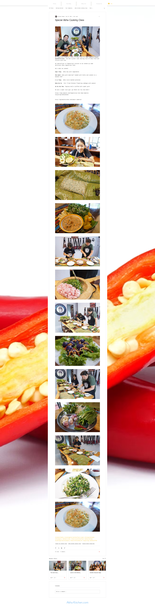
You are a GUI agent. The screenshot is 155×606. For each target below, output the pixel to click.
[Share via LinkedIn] (61, 548)
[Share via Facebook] (55, 548)
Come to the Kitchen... (75, 572)
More (91, 8)
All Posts (51, 8)
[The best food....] (58, 566)
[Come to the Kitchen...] (77, 566)
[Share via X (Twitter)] (58, 548)
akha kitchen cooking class (81, 8)
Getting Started (59, 8)
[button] (68, 4)
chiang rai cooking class (61, 543)
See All (104, 558)
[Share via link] (64, 548)
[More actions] (99, 16)
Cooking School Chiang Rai (88, 543)
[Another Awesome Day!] (97, 566)
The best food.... (54, 572)
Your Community (69, 8)
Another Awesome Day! (95, 572)
